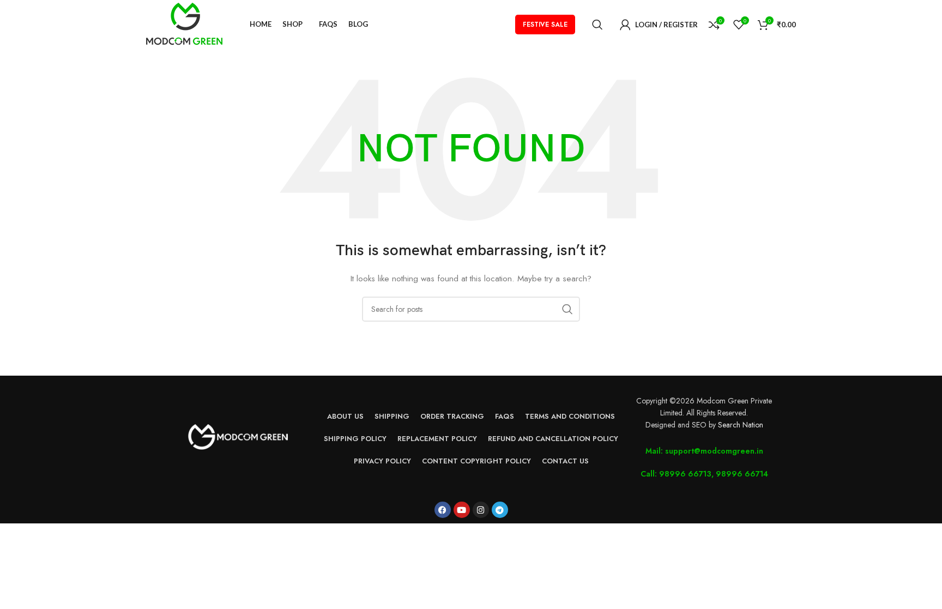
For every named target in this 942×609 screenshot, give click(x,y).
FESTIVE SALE (545, 24)
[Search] (597, 24)
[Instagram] (481, 510)
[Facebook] (442, 510)
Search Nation (740, 424)
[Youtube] (462, 510)
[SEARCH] (567, 309)
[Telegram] (500, 510)
